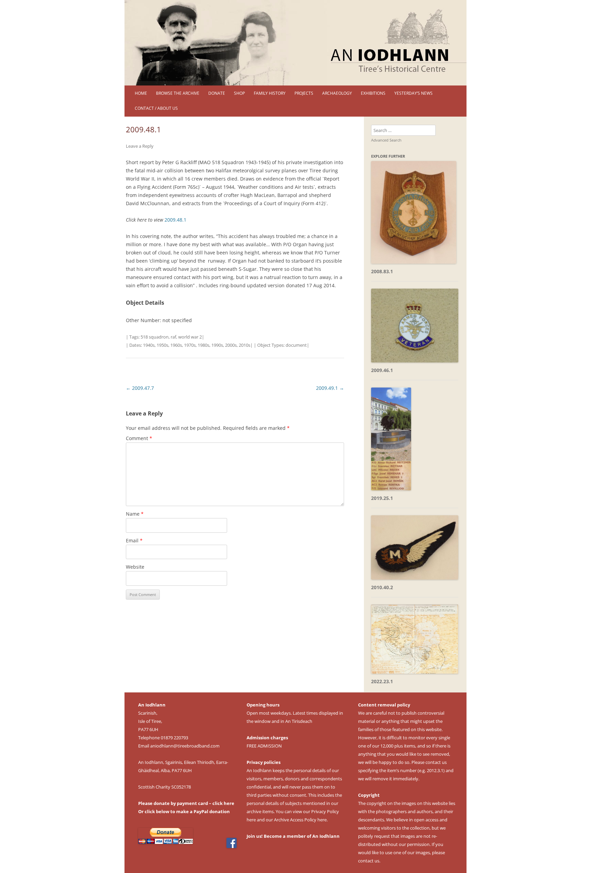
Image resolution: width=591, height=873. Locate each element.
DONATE (216, 93)
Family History (270, 93)
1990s (217, 345)
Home (141, 93)
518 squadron (155, 337)
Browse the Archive (177, 93)
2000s (231, 345)
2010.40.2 (382, 587)
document (296, 345)
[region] (295, 42)
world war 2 (190, 337)
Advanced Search (386, 140)
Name (135, 514)
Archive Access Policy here (300, 820)
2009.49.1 (330, 388)
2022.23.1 (382, 681)
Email (134, 540)
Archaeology (337, 93)
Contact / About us (156, 108)
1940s (149, 345)
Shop (239, 93)
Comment (139, 438)
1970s (190, 345)
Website (135, 567)
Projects (303, 93)
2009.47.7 (140, 388)
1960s (176, 345)
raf (173, 337)
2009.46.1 (382, 370)
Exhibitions (373, 93)
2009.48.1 (175, 219)
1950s (162, 345)
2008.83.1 (382, 271)
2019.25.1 (382, 498)
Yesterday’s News (413, 93)
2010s (244, 345)
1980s (203, 345)
